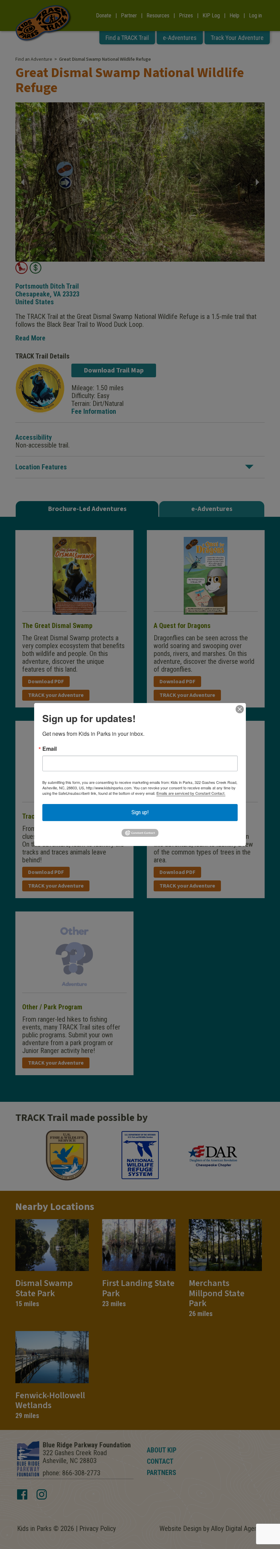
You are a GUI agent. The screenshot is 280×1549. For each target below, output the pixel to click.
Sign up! (140, 812)
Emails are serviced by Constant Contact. (190, 793)
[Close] (240, 709)
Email (49, 748)
